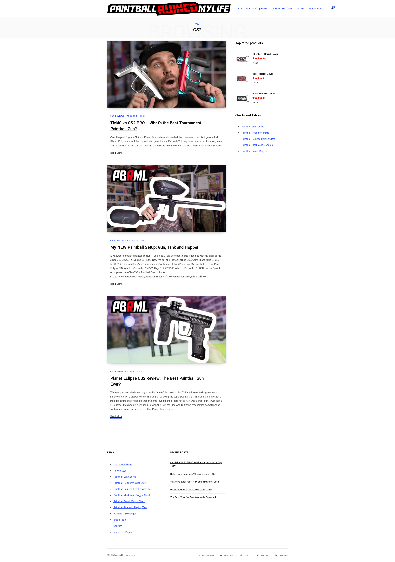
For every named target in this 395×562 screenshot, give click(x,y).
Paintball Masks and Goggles (257, 145)
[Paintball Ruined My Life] (169, 9)
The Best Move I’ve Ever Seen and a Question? (193, 497)
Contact (117, 526)
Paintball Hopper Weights (255, 132)
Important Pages (122, 532)
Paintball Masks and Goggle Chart (131, 495)
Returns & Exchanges (124, 513)
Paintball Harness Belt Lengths (258, 138)
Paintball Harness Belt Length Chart (132, 489)
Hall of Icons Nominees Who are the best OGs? (193, 474)
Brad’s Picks (120, 519)
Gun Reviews (117, 116)
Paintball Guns (119, 240)
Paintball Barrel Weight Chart (129, 501)
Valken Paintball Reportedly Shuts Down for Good (194, 482)
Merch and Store (122, 464)
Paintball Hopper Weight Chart (129, 482)
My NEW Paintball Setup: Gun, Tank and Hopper (154, 247)
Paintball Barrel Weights (254, 151)
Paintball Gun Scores (252, 126)
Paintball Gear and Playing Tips (130, 507)
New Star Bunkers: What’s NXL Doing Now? (191, 489)
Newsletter (119, 470)
